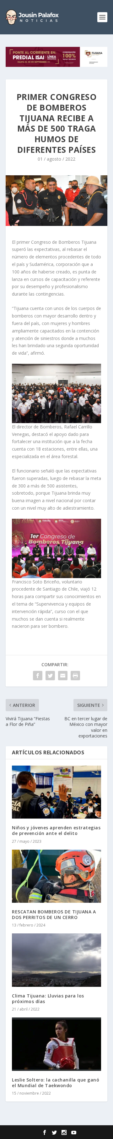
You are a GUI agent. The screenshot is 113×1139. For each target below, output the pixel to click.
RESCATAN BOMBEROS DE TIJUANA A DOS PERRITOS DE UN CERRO (54, 914)
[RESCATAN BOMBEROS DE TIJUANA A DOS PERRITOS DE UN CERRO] (56, 876)
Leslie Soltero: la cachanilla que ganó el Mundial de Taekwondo (55, 1082)
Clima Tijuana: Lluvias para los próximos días (48, 998)
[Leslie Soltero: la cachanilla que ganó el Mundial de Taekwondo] (56, 1044)
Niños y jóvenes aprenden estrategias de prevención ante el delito (56, 830)
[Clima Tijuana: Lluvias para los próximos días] (56, 960)
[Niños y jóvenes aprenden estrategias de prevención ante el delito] (56, 792)
